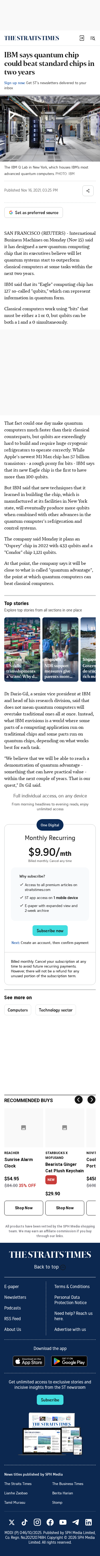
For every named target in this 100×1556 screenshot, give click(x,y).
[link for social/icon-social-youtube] (63, 1522)
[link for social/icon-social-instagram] (37, 1522)
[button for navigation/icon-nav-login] (82, 38)
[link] (31, 38)
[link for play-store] (69, 1361)
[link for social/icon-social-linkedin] (88, 1522)
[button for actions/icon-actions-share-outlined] (88, 190)
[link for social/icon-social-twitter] (11, 1522)
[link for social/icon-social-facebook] (50, 1522)
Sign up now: (14, 82)
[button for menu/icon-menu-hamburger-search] (92, 38)
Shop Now (24, 1208)
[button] (82, 38)
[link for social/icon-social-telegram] (75, 1522)
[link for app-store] (29, 1361)
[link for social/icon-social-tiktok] (24, 1522)
